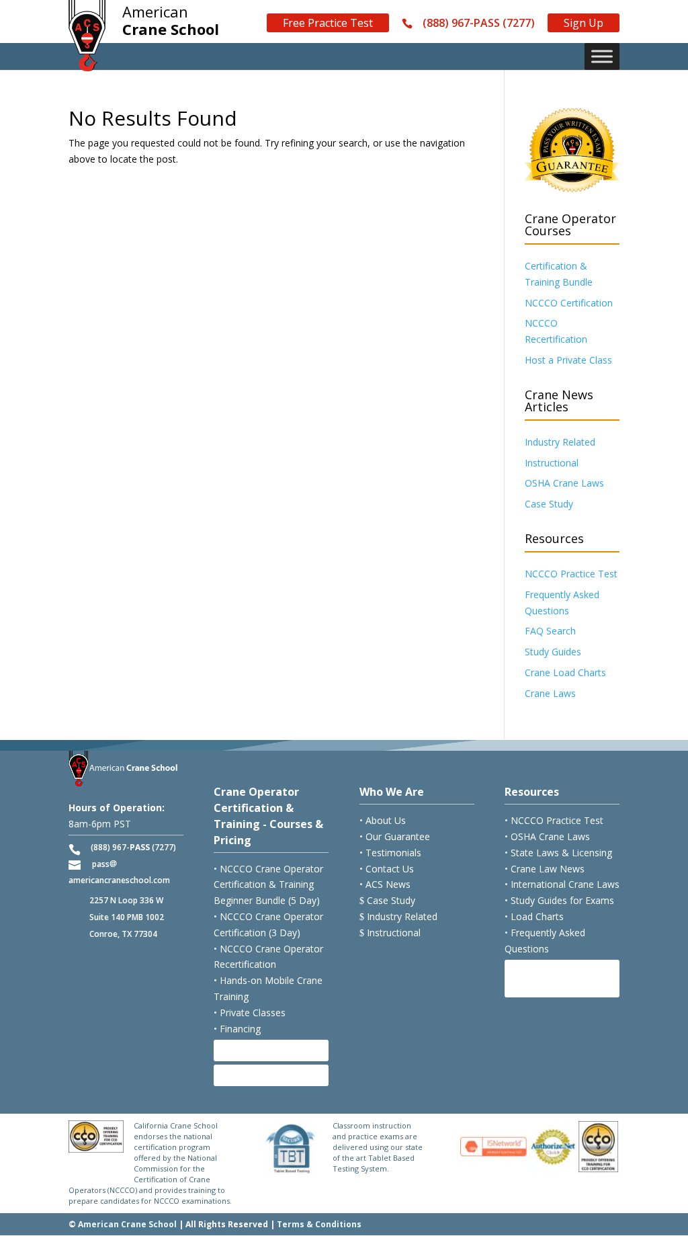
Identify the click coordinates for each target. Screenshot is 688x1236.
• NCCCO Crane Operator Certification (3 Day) (268, 924)
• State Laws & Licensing (558, 852)
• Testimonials (390, 852)
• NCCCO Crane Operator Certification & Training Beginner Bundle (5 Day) (268, 884)
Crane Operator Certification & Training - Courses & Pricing (268, 815)
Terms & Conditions (319, 1224)
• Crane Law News (545, 868)
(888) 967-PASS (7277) (479, 23)
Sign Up (583, 22)
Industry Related (560, 442)
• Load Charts (534, 916)
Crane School (170, 21)
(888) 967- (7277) (133, 847)
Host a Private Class (568, 360)
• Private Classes (250, 1012)
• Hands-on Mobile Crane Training (268, 988)
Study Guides (553, 651)
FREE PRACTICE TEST (552, 978)
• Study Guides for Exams (559, 900)
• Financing (237, 1028)
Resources (532, 791)
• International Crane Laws (562, 884)
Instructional (551, 462)
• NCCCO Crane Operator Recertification (268, 956)
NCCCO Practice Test (571, 573)
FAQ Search (550, 630)
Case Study (549, 503)
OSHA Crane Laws (564, 483)
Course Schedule (266, 1050)
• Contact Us (386, 868)
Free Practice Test (328, 22)
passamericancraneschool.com (119, 872)
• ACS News (385, 884)
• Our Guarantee (394, 836)
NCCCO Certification (569, 302)
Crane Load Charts (565, 672)
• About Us (382, 820)
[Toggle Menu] (602, 56)
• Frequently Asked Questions (545, 940)
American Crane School (127, 1224)
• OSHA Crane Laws (547, 836)
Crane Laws (550, 693)
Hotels (242, 1075)
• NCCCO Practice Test (554, 820)
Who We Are (391, 791)
